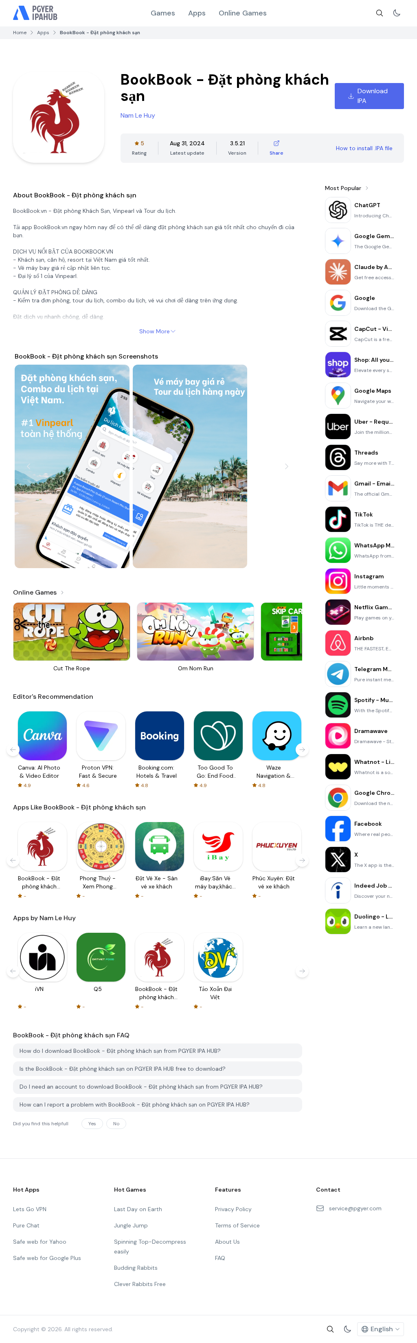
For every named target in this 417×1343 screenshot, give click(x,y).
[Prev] (28, 466)
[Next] (286, 466)
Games (163, 13)
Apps (197, 13)
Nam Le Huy (138, 115)
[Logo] (35, 13)
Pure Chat (26, 1225)
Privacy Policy (233, 1209)
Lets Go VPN (29, 1209)
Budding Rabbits (136, 1267)
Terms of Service (237, 1225)
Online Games (243, 13)
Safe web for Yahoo (39, 1241)
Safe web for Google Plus (47, 1258)
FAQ (220, 1258)
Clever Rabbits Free (140, 1284)
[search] (379, 13)
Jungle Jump (131, 1225)
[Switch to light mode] (396, 13)
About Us (227, 1241)
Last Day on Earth (138, 1209)
